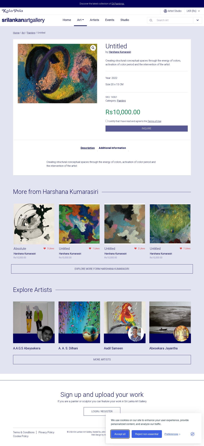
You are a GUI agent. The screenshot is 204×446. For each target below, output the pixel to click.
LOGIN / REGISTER (102, 411)
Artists (94, 20)
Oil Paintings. (118, 3)
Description (88, 147)
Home (67, 20)
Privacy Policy (46, 432)
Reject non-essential (146, 434)
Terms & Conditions (24, 432)
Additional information (112, 147)
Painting (31, 32)
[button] (93, 48)
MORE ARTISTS (102, 359)
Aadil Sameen (113, 348)
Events (109, 20)
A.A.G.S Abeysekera (26, 348)
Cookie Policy (21, 436)
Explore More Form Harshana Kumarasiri (102, 268)
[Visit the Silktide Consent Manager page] (192, 434)
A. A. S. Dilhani (68, 348)
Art (79, 20)
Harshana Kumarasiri (120, 51)
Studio (124, 20)
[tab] (87, 148)
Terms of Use (154, 121)
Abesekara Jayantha (163, 348)
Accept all (120, 434)
